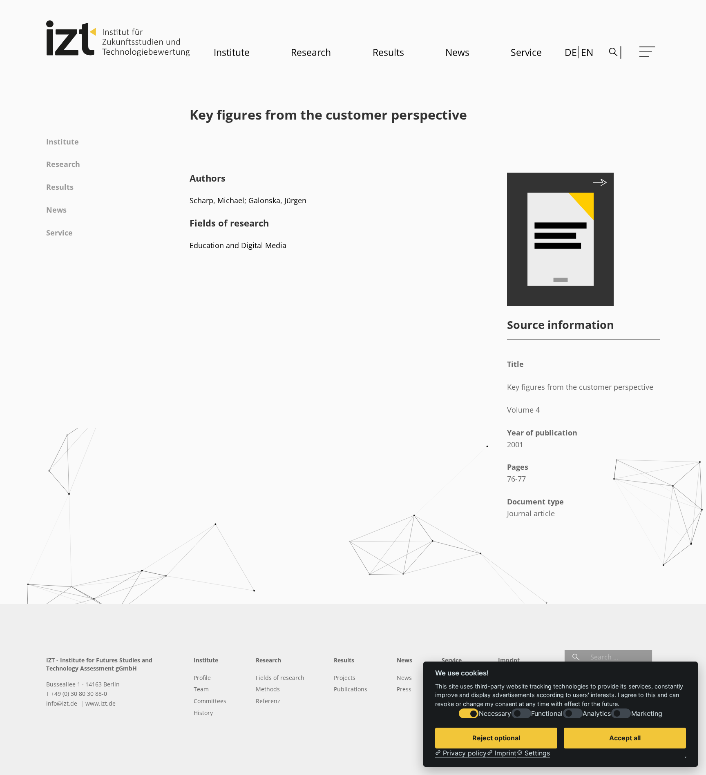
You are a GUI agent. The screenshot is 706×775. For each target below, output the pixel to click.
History (203, 713)
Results (388, 52)
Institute (232, 52)
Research (311, 52)
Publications (350, 689)
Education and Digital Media (238, 245)
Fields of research (280, 678)
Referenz (268, 701)
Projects (344, 678)
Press (404, 689)
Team (201, 689)
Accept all (625, 738)
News (457, 52)
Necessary (495, 713)
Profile (202, 678)
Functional (547, 713)
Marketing (646, 713)
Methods (268, 689)
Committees (210, 701)
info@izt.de (62, 703)
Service (526, 52)
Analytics (597, 713)
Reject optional (496, 738)
